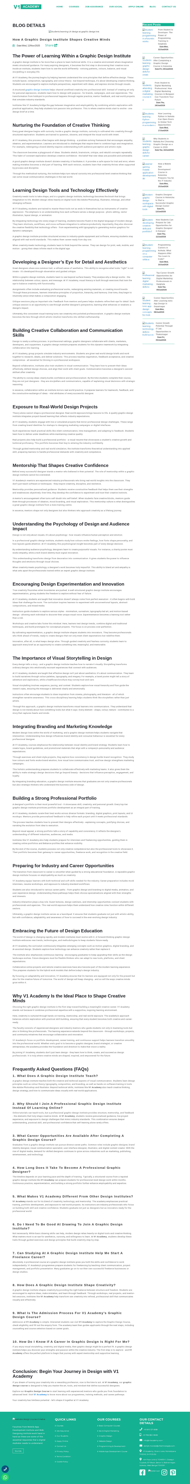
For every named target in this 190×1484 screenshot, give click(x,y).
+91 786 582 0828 (150, 1435)
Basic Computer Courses (109, 1426)
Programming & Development (112, 1446)
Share (49, 45)
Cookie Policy (62, 1462)
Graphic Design (105, 1436)
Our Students (62, 1436)
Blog (153, 6)
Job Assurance (94, 6)
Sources (18, 1451)
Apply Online (136, 6)
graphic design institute (37, 90)
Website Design (105, 1441)
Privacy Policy (63, 1451)
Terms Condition (64, 1456)
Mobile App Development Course (113, 1451)
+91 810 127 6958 (151, 1429)
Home (59, 6)
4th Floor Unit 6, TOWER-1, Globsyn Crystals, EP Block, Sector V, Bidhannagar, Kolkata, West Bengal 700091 (158, 1462)
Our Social (115, 6)
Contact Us (169, 6)
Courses (74, 6)
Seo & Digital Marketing (109, 1431)
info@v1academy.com (153, 1440)
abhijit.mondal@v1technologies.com (159, 1446)
